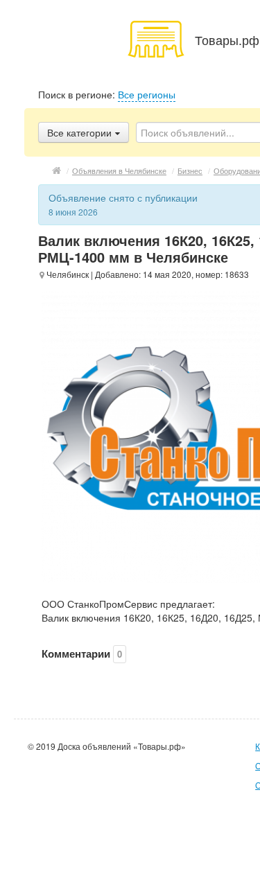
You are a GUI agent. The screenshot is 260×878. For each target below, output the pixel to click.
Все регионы (146, 94)
